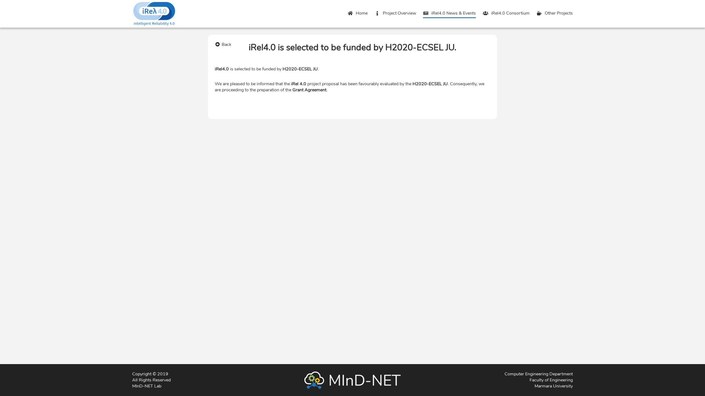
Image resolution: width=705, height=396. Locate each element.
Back (226, 45)
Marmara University (554, 386)
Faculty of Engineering (551, 380)
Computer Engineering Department (539, 374)
